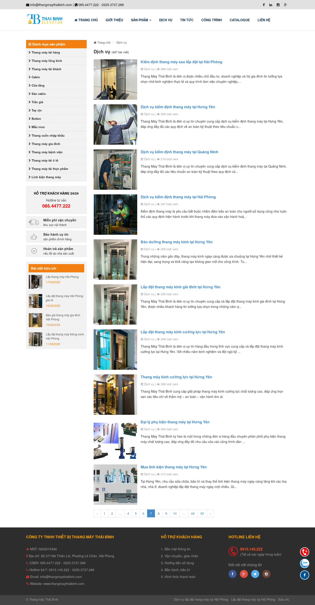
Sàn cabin (38, 93)
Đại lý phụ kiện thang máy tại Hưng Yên (175, 421)
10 (175, 513)
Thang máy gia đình (45, 143)
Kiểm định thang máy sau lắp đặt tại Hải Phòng (181, 61)
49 (193, 513)
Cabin (35, 77)
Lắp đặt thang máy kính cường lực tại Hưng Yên (183, 331)
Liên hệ (264, 20)
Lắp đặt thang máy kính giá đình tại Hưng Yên (180, 286)
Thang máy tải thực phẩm (49, 168)
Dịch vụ (165, 20)
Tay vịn (36, 110)
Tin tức (186, 20)
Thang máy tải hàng (45, 52)
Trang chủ (87, 20)
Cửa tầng (38, 85)
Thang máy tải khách (46, 69)
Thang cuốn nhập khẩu (48, 135)
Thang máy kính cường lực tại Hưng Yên (176, 376)
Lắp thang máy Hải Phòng (62, 277)
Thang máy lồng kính (46, 60)
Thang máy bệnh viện (46, 152)
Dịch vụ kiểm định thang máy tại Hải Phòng (178, 196)
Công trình (211, 20)
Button (36, 118)
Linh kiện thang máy (46, 177)
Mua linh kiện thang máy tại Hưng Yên (174, 467)
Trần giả (37, 102)
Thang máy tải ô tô (44, 160)
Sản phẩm (139, 20)
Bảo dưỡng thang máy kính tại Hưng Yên (177, 241)
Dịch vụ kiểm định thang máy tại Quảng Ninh (179, 151)
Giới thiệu (114, 20)
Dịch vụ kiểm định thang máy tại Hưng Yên (178, 106)
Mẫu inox (38, 127)
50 (202, 513)
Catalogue (240, 20)
